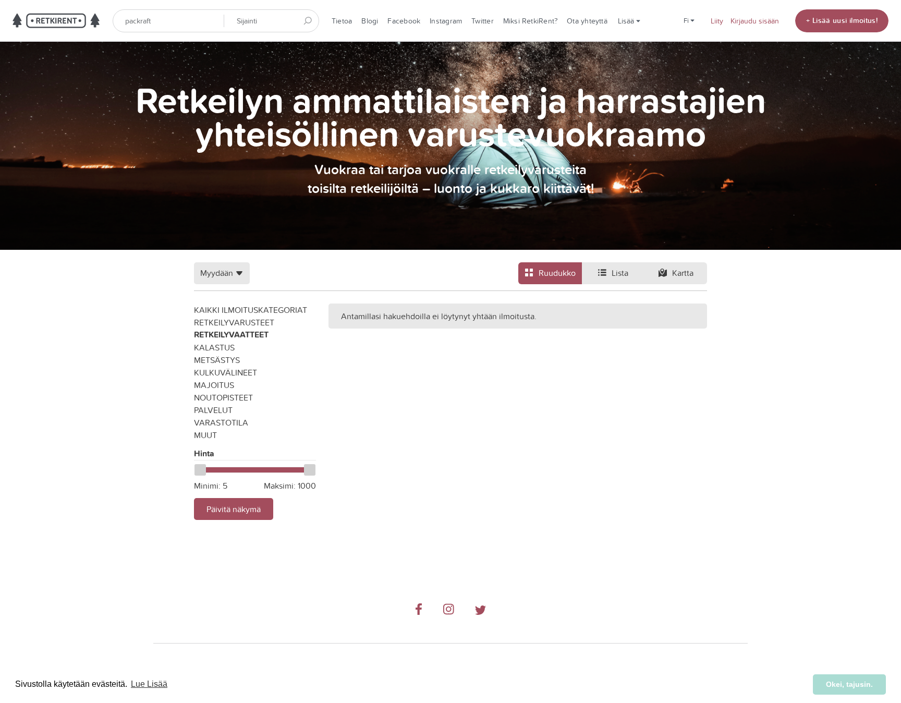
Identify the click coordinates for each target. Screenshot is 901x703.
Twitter (482, 21)
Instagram (446, 21)
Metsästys (217, 360)
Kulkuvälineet (225, 372)
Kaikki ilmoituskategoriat (250, 310)
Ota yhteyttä (587, 21)
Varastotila (221, 422)
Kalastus (214, 347)
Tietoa (342, 21)
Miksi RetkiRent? (530, 21)
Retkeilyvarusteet (234, 322)
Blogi (369, 21)
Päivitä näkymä (233, 509)
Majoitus (214, 385)
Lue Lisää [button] (149, 684)
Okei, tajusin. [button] (849, 684)
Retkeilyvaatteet (231, 335)
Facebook (403, 21)
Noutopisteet (223, 397)
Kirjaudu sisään (754, 21)
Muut (205, 435)
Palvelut (213, 410)
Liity (717, 21)
